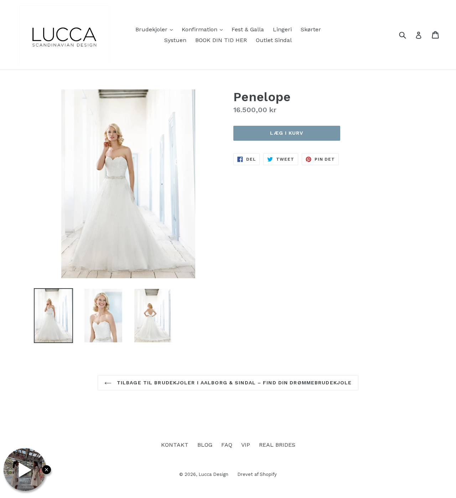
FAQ (226, 444)
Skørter (311, 29)
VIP (245, 444)
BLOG (204, 444)
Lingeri (282, 29)
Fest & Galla (248, 29)
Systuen (175, 40)
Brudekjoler (155, 29)
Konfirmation (204, 29)
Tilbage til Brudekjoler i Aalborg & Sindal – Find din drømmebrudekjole (233, 382)
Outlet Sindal (274, 40)
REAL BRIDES (277, 444)
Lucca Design (213, 474)
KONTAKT (174, 444)
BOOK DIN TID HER (221, 40)
